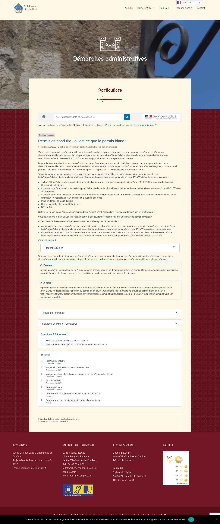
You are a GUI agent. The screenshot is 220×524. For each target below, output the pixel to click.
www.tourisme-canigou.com (77, 475)
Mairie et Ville (144, 8)
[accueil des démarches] (43, 116)
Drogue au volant (54, 387)
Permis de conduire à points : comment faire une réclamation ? (76, 344)
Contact (201, 8)
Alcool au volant (53, 380)
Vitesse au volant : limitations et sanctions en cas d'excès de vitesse (79, 374)
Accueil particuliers (48, 125)
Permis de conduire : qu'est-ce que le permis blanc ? (131, 125)
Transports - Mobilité (70, 125)
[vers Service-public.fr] (161, 117)
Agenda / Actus (184, 8)
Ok (191, 519)
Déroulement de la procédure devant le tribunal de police (73, 393)
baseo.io (64, 422)
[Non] (216, 519)
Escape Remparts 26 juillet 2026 (29, 468)
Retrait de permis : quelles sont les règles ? (67, 340)
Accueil (129, 8)
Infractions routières (93, 125)
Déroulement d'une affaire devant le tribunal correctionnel (73, 400)
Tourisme (164, 8)
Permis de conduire (55, 361)
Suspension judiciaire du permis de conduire (67, 367)
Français (186, 2)
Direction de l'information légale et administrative (59, 419)
